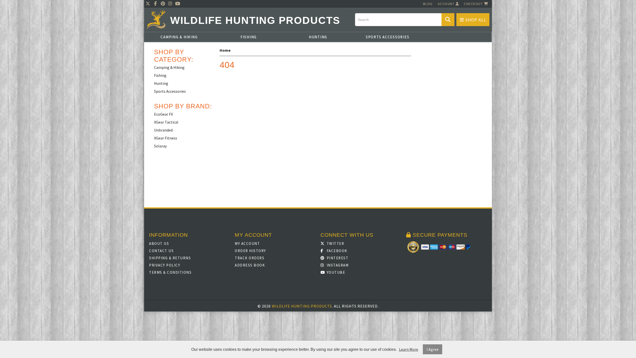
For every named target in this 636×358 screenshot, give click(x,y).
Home (225, 50)
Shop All (475, 20)
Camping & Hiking (179, 37)
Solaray (160, 145)
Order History (250, 250)
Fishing (248, 37)
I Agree (432, 349)
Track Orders (249, 258)
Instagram (337, 265)
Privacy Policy (164, 265)
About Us (159, 243)
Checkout (474, 3)
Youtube (335, 272)
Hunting (318, 37)
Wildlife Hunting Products (255, 20)
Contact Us (161, 250)
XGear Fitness (165, 137)
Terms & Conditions (170, 272)
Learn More (408, 349)
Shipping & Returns (170, 258)
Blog (428, 3)
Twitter (334, 243)
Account (447, 3)
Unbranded (163, 130)
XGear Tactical (166, 122)
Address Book (250, 265)
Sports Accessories (387, 37)
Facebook (336, 250)
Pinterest (336, 258)
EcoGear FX (163, 114)
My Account (247, 243)
